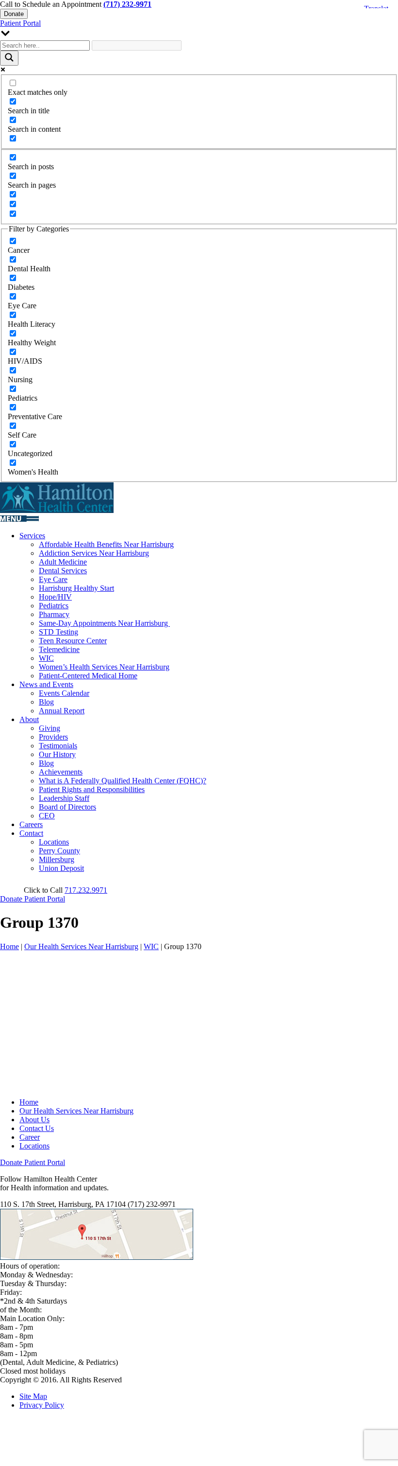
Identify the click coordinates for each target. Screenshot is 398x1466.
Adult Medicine (63, 562)
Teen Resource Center (73, 640)
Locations (54, 842)
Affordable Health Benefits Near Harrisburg (106, 544)
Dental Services (63, 570)
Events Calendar (64, 693)
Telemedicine (59, 649)
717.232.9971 (86, 890)
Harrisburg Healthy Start (76, 588)
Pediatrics (53, 605)
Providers (53, 737)
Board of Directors (67, 807)
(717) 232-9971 (127, 4)
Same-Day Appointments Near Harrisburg (104, 623)
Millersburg (56, 859)
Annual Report (61, 711)
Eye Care (53, 579)
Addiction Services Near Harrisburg (94, 553)
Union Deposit (61, 868)
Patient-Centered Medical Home (88, 675)
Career (29, 1137)
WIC (46, 658)
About (29, 719)
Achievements (61, 772)
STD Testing (58, 632)
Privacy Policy (41, 1405)
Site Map (33, 1396)
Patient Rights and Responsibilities (92, 789)
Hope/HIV (55, 597)
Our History (57, 754)
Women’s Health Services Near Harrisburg (104, 667)
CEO (47, 816)
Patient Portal (20, 23)
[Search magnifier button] (9, 58)
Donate (14, 14)
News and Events (46, 684)
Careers (31, 824)
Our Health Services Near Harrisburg (81, 946)
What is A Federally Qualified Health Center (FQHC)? (122, 781)
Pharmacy (54, 614)
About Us (34, 1119)
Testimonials (58, 746)
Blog (46, 702)
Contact (31, 833)
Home (9, 946)
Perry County (59, 851)
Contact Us (36, 1128)
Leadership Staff (64, 798)
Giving (49, 728)
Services (32, 535)
